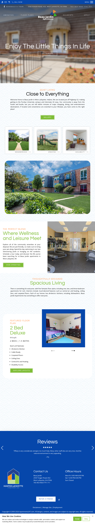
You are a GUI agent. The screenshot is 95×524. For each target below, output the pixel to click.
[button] (2, 448)
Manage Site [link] (47, 507)
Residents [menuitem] (68, 15)
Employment (57, 507)
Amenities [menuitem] (9, 15)
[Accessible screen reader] (2, 2)
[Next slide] (73, 351)
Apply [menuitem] (87, 15)
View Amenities (13, 265)
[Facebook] (59, 500)
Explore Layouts (21, 370)
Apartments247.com (26, 512)
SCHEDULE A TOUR (15, 6)
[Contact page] (5, 2)
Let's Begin (47, 53)
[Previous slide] (53, 351)
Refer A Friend (46, 499)
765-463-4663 (81, 7)
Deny (86, 519)
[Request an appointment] (9, 2)
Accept (77, 519)
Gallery (47, 117)
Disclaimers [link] (37, 507)
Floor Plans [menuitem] (27, 15)
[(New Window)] (4, 6)
